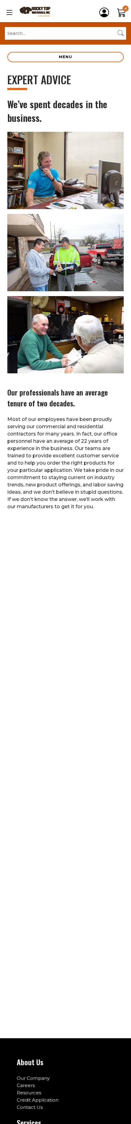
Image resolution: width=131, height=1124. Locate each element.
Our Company (33, 1078)
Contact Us (30, 1107)
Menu (65, 57)
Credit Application (37, 1100)
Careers (26, 1085)
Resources (29, 1093)
